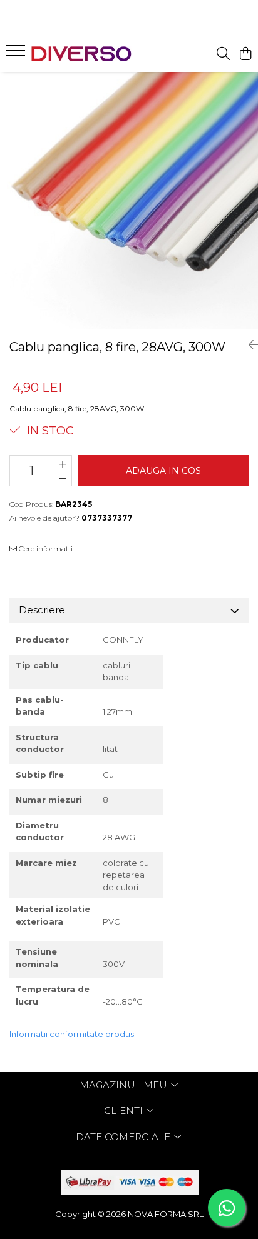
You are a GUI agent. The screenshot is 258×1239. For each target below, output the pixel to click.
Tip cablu (37, 665)
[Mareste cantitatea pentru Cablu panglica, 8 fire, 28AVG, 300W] (62, 463)
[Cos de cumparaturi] (245, 54)
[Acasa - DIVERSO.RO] (81, 53)
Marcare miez (46, 863)
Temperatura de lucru (53, 995)
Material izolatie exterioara (53, 915)
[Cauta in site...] (223, 54)
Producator (42, 640)
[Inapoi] (248, 345)
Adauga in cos (163, 470)
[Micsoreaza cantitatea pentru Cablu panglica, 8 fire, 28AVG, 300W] (62, 478)
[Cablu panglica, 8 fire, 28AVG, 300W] (129, 200)
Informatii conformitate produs (71, 1034)
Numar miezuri (49, 800)
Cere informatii (45, 548)
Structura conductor (40, 743)
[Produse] (17, 54)
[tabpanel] (129, 200)
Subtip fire (41, 775)
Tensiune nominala (37, 957)
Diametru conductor (41, 831)
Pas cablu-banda (40, 706)
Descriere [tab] (42, 610)
